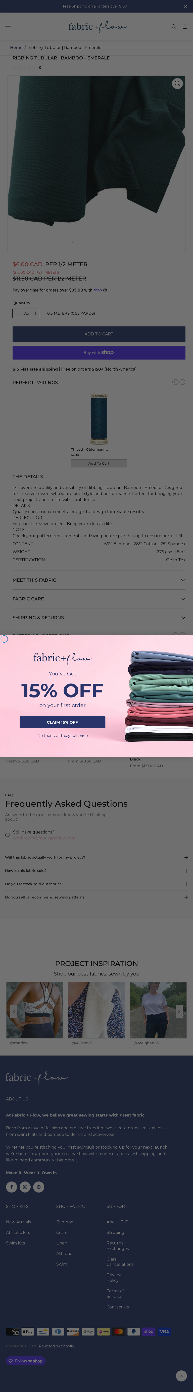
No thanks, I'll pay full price (62, 735)
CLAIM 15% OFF (62, 722)
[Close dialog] (4, 639)
